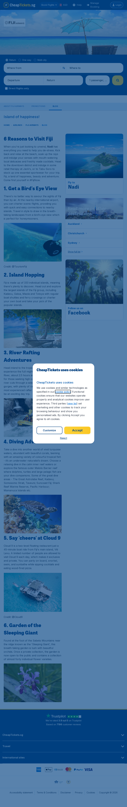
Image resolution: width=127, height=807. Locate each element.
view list (72, 403)
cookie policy (63, 391)
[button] (63, 438)
